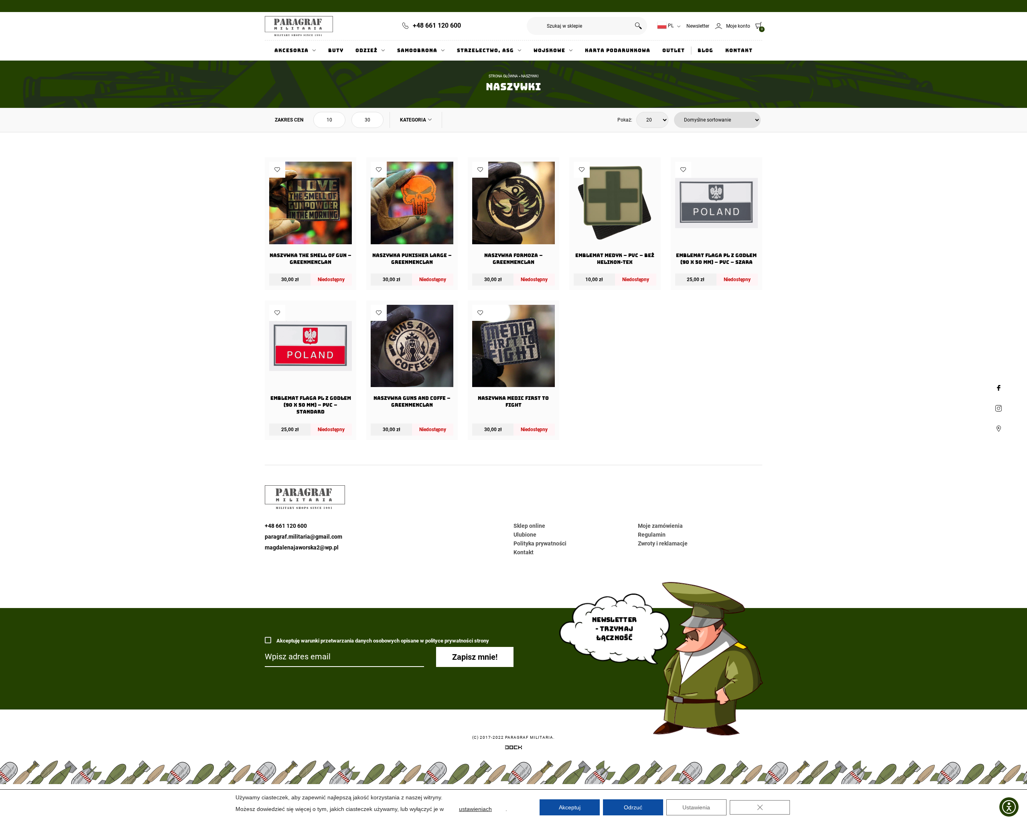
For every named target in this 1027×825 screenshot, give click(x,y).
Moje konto (738, 26)
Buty (335, 50)
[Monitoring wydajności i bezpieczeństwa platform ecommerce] (513, 749)
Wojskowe (549, 50)
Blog (705, 50)
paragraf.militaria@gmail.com (303, 536)
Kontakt (739, 50)
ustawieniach (475, 809)
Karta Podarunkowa (617, 50)
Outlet (673, 50)
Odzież (366, 50)
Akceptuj (569, 807)
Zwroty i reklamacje (663, 543)
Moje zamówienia (660, 526)
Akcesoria (291, 50)
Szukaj (638, 26)
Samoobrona (417, 50)
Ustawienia (696, 807)
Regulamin (652, 534)
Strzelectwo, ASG (485, 50)
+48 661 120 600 (437, 25)
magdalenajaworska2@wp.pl (302, 547)
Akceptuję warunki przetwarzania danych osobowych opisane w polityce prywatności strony (382, 641)
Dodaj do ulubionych (277, 170)
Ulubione (525, 534)
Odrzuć (633, 807)
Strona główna (503, 76)
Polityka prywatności (540, 543)
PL (670, 25)
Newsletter (697, 26)
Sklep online (529, 526)
